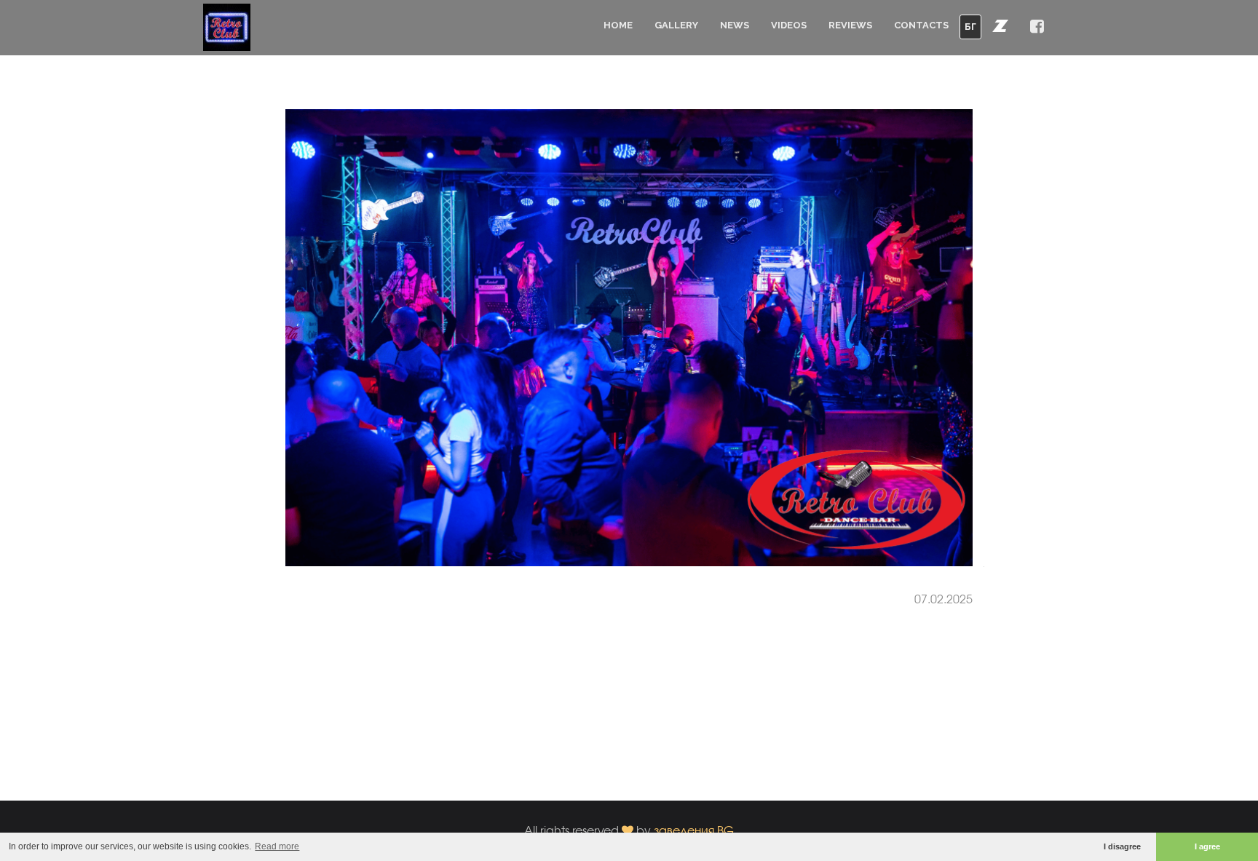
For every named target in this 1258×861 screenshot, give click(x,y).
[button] (1000, 25)
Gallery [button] (676, 25)
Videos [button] (789, 25)
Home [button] (618, 25)
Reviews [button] (850, 25)
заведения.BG (694, 830)
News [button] (734, 25)
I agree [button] (1207, 846)
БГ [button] (970, 26)
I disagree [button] (1122, 846)
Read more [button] (277, 846)
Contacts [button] (921, 25)
